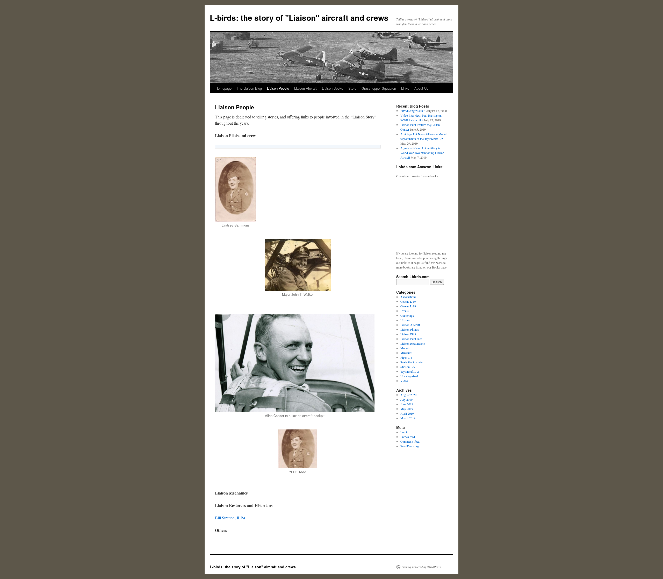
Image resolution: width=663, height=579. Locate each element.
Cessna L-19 (408, 301)
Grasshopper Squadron (379, 88)
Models (405, 348)
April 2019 (407, 413)
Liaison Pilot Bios (411, 339)
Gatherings (407, 315)
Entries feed (407, 437)
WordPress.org (409, 446)
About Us (421, 88)
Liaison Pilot (408, 334)
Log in (404, 432)
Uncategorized (409, 376)
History (405, 320)
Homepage (223, 88)
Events (404, 311)
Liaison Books (332, 88)
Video (404, 381)
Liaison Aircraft (305, 88)
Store (352, 88)
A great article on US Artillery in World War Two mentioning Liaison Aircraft (422, 152)
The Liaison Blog (249, 88)
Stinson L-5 (407, 367)
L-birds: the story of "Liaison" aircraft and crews (299, 17)
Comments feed (410, 441)
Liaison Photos (409, 329)
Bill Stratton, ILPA (230, 517)
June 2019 (406, 404)
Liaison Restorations (413, 343)
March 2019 (407, 418)
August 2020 (408, 395)
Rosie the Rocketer (411, 362)
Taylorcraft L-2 (409, 371)
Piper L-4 (406, 357)
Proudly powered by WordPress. (421, 567)
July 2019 (406, 399)
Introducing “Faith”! (412, 111)
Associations (408, 297)
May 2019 (406, 409)
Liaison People (278, 88)
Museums (406, 353)
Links (405, 88)
